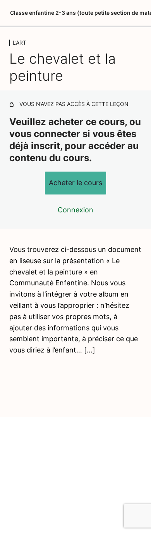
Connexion (75, 210)
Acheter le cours (75, 183)
